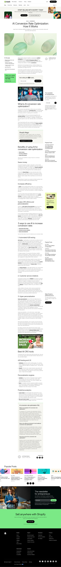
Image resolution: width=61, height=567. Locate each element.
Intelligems (21, 362)
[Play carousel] (30, 483)
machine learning (21, 116)
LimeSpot (21, 377)
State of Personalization (30, 206)
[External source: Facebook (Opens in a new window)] (40, 561)
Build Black (18, 552)
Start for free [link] (37, 80)
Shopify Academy (30, 540)
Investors (18, 536)
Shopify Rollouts (23, 267)
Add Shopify (48, 302)
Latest (25, 5)
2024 (23, 206)
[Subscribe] (55, 103)
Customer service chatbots (24, 230)
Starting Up (15, 5)
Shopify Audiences (39, 167)
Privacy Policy (46, 504)
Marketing (20, 5)
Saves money (21, 152)
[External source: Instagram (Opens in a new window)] (48, 561)
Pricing (25, 1)
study (20, 186)
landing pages (25, 243)
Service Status (19, 543)
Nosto (20, 383)
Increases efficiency (23, 153)
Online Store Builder (30, 551)
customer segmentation (34, 305)
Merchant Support (30, 535)
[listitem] (30, 475)
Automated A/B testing (23, 228)
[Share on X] (40, 457)
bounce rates (34, 264)
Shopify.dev (40, 535)
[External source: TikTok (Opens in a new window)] (50, 561)
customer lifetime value (34, 330)
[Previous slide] (28, 483)
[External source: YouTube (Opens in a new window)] (45, 561)
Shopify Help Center (31, 536)
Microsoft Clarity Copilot (24, 399)
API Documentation (41, 536)
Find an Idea (10, 5)
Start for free (53, 1)
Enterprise (29, 1)
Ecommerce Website (31, 554)
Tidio (42, 283)
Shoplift (20, 368)
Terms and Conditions (48, 108)
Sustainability (18, 551)
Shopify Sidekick (39, 123)
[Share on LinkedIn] (42, 457)
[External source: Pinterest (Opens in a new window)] (56, 561)
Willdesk (21, 284)
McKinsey (30, 218)
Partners (18, 538)
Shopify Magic (26, 172)
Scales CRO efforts (23, 155)
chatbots (31, 278)
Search (54, 5)
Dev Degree (40, 538)
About (17, 535)
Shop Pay (50, 536)
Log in (47, 1)
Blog (5, 5)
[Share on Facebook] (37, 457)
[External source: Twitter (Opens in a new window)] (42, 561)
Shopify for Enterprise (53, 540)
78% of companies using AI (32, 60)
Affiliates (18, 540)
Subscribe (53, 500)
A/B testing (20, 240)
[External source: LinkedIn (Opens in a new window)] (53, 561)
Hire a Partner (29, 538)
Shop (50, 535)
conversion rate (32, 110)
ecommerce (33, 62)
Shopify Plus (51, 538)
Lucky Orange (22, 392)
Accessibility (18, 554)
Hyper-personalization (23, 231)
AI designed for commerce (26, 140)
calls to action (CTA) (32, 247)
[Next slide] (33, 483)
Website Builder (30, 552)
